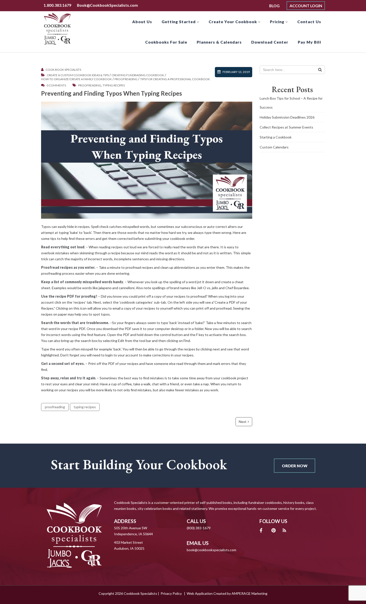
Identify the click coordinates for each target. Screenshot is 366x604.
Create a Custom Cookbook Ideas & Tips (78, 75)
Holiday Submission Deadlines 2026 (287, 117)
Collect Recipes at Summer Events (286, 127)
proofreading (89, 85)
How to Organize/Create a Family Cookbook (76, 79)
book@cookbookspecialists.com (211, 550)
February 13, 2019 (236, 71)
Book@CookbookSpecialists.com (107, 5)
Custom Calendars (274, 147)
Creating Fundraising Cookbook (138, 75)
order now (294, 465)
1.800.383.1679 (57, 5)
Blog (274, 5)
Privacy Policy (171, 593)
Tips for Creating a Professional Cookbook (175, 79)
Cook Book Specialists (63, 69)
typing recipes (114, 85)
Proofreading (126, 79)
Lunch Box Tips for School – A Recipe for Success (291, 102)
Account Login (306, 5)
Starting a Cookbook (276, 137)
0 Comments (56, 85)
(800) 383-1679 (199, 528)
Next (242, 421)
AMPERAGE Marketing (249, 593)
